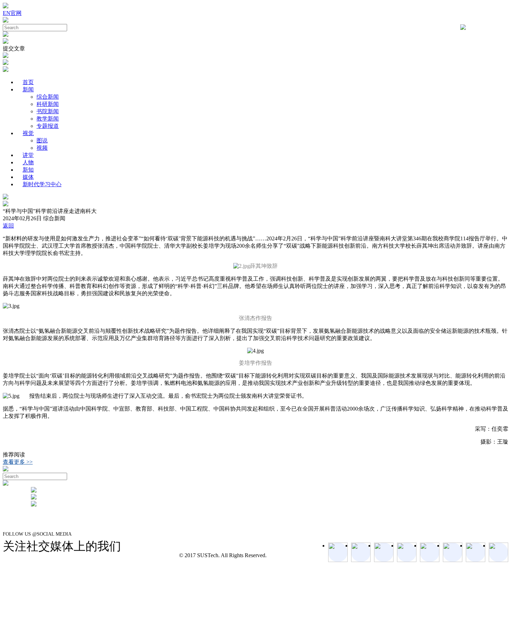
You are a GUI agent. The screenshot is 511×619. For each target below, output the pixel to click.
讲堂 (28, 155)
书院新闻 (47, 111)
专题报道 (47, 126)
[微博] (475, 552)
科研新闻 (47, 104)
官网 (16, 13)
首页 (28, 82)
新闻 (28, 89)
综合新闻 (47, 97)
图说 (42, 140)
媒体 (28, 177)
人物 (28, 162)
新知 (28, 170)
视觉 (28, 133)
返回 (8, 226)
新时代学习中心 (42, 184)
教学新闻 (47, 119)
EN (6, 13)
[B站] (452, 552)
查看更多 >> (18, 462)
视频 (42, 148)
